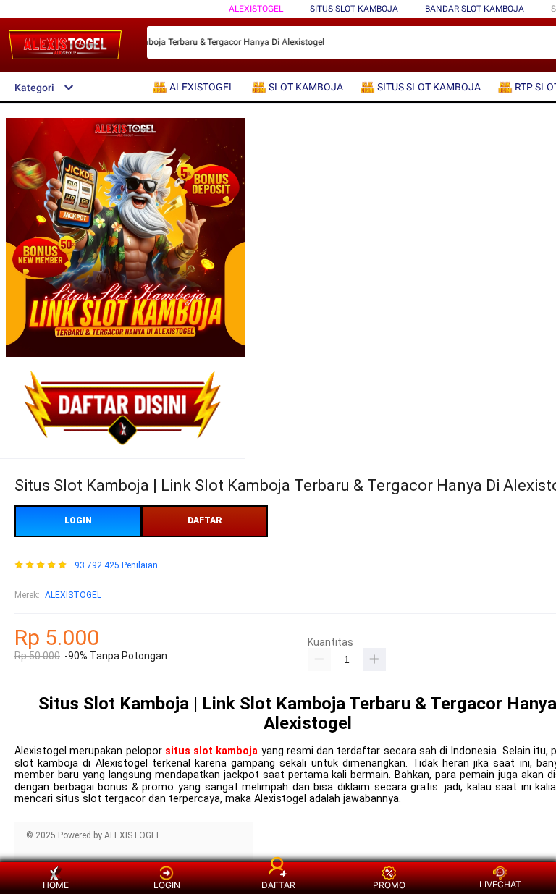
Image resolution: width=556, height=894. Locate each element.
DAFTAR (205, 520)
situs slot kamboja (211, 751)
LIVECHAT (500, 884)
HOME (56, 885)
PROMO (389, 885)
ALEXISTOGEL (256, 9)
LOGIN (78, 520)
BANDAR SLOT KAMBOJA (474, 9)
